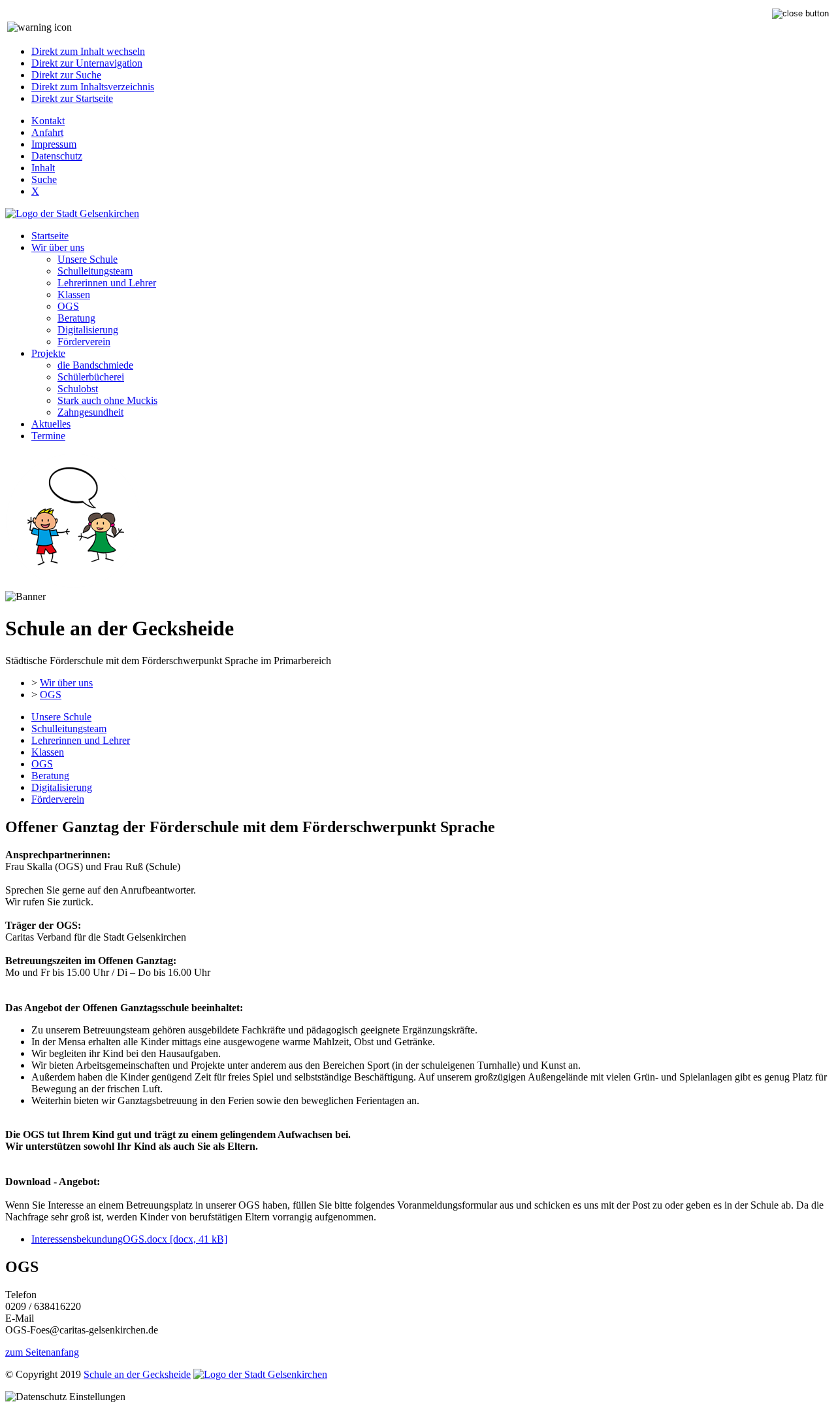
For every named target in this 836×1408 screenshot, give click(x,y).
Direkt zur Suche (66, 74)
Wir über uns (57, 247)
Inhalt (43, 167)
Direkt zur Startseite (72, 98)
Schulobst (77, 388)
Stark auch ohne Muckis (107, 400)
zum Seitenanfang (42, 1352)
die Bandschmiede (95, 365)
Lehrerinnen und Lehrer (106, 282)
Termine (48, 435)
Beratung (76, 318)
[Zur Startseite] (73, 584)
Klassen (73, 294)
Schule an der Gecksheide (137, 1374)
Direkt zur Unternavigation (86, 63)
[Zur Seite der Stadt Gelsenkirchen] (72, 213)
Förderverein (83, 341)
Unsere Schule (87, 259)
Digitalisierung (87, 329)
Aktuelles (51, 423)
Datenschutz (56, 155)
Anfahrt (47, 132)
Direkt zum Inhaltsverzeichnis (92, 86)
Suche (44, 179)
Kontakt (48, 120)
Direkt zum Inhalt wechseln (88, 51)
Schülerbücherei (90, 376)
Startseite (50, 235)
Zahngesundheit (90, 412)
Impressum (53, 144)
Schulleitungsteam (95, 271)
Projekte (48, 353)
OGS (68, 306)
